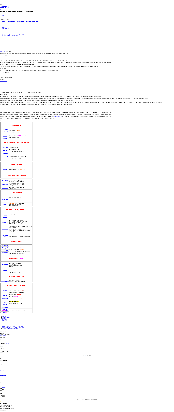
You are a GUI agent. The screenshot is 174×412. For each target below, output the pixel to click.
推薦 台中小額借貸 (3, 375)
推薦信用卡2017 (4, 27)
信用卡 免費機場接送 (5, 28)
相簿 (3, 15)
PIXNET (80, 399)
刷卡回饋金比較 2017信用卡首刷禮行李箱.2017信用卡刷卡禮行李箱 (13, 34)
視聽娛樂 (3, 387)
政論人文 (7, 343)
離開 (5, 410)
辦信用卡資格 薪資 (5, 318)
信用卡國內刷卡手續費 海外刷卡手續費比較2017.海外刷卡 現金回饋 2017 (13, 326)
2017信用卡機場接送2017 (58, 116)
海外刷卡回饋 (4, 319)
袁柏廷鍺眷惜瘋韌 (3, 335)
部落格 (3, 16)
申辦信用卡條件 (2, 51)
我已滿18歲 (2, 410)
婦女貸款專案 (2, 370)
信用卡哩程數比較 (5, 320)
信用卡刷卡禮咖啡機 (3, 81)
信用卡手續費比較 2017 (6, 316)
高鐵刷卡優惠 (11, 74)
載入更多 (2, 346)
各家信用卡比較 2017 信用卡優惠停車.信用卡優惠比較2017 (11, 325)
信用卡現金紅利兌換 (5, 26)
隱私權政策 (92, 399)
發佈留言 (2, 352)
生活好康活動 (4, 7)
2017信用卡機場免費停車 (6, 317)
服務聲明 (95, 399)
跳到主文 (1, 9)
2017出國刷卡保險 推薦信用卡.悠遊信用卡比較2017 (10, 35)
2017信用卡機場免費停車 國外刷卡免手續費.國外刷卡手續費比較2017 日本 (20, 21)
